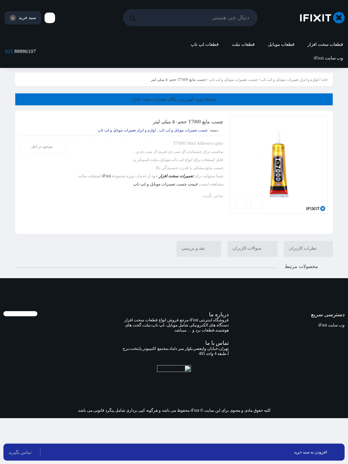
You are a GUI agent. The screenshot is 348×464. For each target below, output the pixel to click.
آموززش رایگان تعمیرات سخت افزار (174, 99)
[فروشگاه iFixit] (322, 18)
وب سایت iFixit (331, 325)
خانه (324, 79)
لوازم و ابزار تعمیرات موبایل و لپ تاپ (289, 79)
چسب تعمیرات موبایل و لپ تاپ (233, 79)
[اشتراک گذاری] (256, 202)
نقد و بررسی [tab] (193, 248)
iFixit (106, 176)
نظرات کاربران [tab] (303, 248)
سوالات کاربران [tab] (247, 248)
